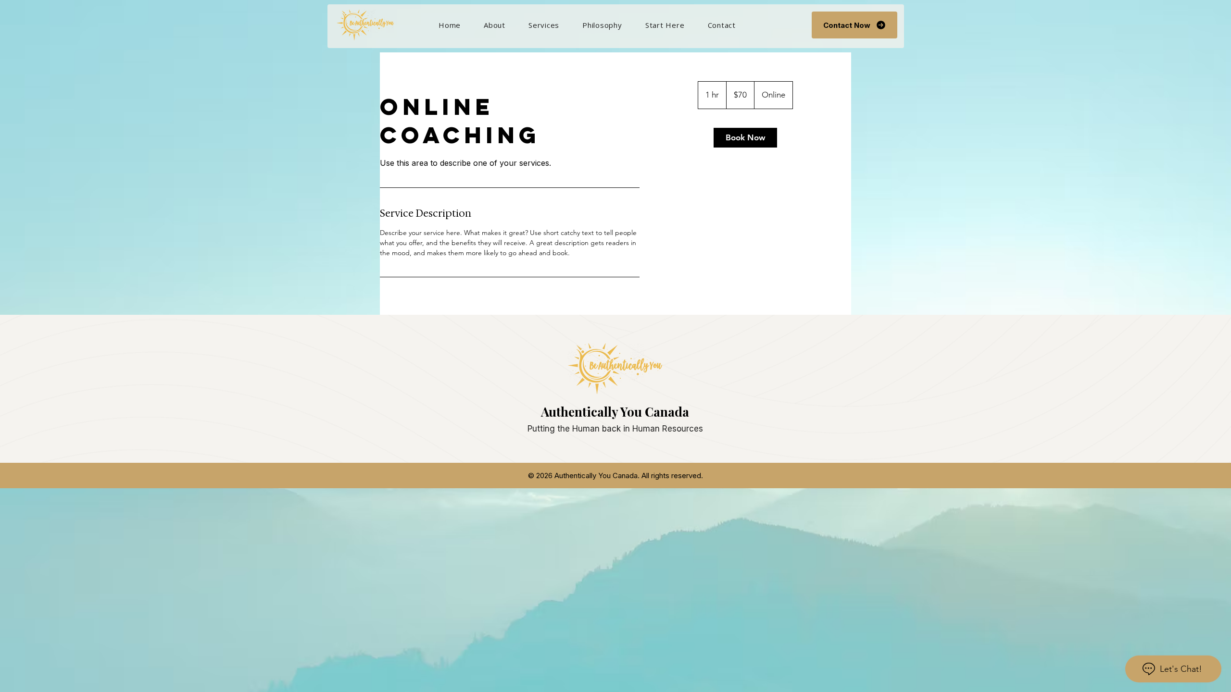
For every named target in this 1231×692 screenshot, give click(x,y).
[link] (745, 138)
